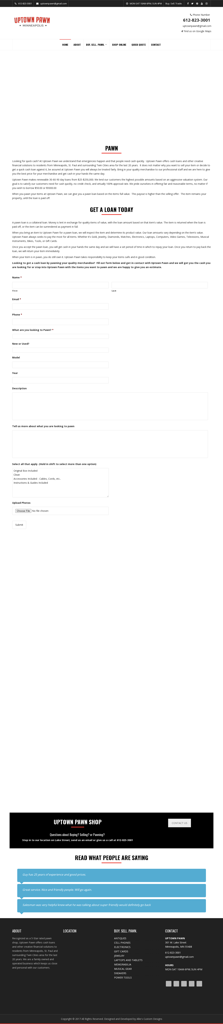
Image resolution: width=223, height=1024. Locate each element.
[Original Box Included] (39, 471)
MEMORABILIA (122, 964)
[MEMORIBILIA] (137, 630)
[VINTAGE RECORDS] (188, 720)
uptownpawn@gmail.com (198, 26)
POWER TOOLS (123, 977)
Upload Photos (21, 502)
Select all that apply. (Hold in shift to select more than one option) (54, 464)
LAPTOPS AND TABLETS (128, 960)
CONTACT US (179, 823)
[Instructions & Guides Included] (39, 483)
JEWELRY (119, 955)
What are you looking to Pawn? (32, 330)
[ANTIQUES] (188, 630)
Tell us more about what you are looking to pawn (43, 426)
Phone (17, 314)
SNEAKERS (120, 973)
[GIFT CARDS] (35, 630)
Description (19, 388)
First (14, 290)
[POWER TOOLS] (137, 720)
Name (17, 277)
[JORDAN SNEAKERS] (188, 541)
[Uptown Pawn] (32, 21)
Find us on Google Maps (198, 31)
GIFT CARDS (121, 951)
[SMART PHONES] (35, 720)
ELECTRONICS (122, 947)
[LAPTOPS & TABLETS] (86, 630)
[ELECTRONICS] (137, 541)
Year (15, 373)
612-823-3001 (198, 20)
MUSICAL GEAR (123, 968)
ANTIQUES (120, 938)
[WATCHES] (86, 720)
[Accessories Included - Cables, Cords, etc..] (39, 479)
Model (16, 357)
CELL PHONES (122, 942)
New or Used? (20, 343)
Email (16, 299)
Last (114, 290)
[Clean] (39, 475)
